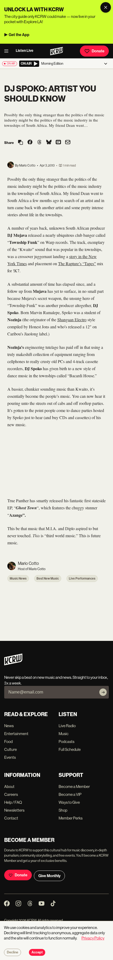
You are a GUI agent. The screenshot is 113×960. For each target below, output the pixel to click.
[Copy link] (20, 143)
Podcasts (66, 741)
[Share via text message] (58, 142)
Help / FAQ (13, 802)
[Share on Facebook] (30, 142)
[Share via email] (67, 142)
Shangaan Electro (71, 319)
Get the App (19, 34)
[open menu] (8, 51)
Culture (10, 749)
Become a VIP (70, 794)
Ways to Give (69, 802)
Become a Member (74, 786)
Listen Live (24, 50)
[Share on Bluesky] (49, 142)
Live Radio (67, 725)
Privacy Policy (92, 938)
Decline (12, 952)
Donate (98, 51)
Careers (11, 794)
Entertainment (16, 733)
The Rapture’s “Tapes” (77, 263)
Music (64, 733)
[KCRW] (13, 664)
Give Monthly (49, 875)
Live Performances (82, 578)
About (9, 786)
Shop (63, 810)
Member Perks (71, 818)
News (9, 725)
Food (8, 741)
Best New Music (48, 578)
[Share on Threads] (39, 142)
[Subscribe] (103, 692)
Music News (18, 578)
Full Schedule (70, 749)
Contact (11, 818)
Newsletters (14, 810)
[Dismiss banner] (105, 7)
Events (10, 757)
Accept (37, 952)
